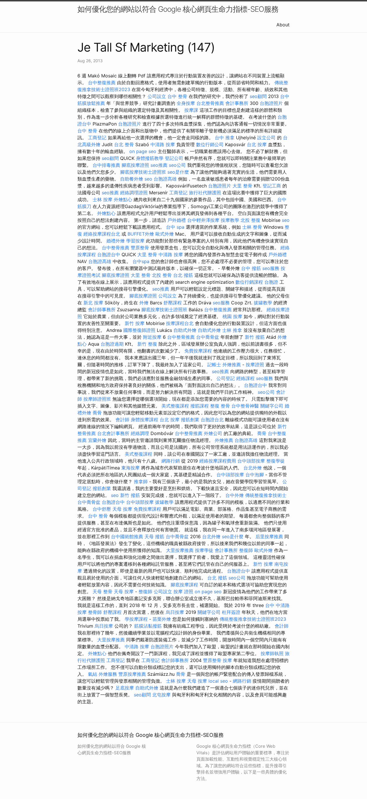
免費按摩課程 (198, 351)
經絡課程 (245, 378)
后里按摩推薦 (269, 536)
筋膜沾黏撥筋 (148, 626)
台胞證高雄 (165, 179)
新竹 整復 (147, 344)
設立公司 (266, 137)
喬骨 (97, 413)
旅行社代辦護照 (205, 192)
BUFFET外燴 (141, 234)
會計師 (122, 419)
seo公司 (177, 165)
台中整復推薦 (102, 82)
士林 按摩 (102, 199)
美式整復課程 (175, 406)
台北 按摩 (257, 144)
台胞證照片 (271, 103)
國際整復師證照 (139, 330)
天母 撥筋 (154, 536)
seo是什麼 (178, 172)
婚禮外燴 (115, 241)
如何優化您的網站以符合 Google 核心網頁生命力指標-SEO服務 (177, 9)
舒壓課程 (172, 303)
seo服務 (270, 268)
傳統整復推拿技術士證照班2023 (253, 619)
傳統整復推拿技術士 (265, 495)
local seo (218, 681)
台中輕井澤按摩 (203, 220)
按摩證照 (255, 364)
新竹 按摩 (135, 323)
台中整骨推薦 (115, 247)
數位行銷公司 (210, 144)
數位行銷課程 (249, 282)
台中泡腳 (254, 474)
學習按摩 (135, 241)
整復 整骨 (220, 406)
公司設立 (157, 96)
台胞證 (271, 282)
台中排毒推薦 (106, 165)
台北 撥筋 (183, 275)
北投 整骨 (162, 275)
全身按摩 (186, 103)
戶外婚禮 (176, 220)
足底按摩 (125, 688)
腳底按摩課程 (184, 585)
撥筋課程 (199, 406)
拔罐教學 (263, 303)
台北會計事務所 (113, 433)
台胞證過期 (112, 344)
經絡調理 (140, 433)
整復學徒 (275, 461)
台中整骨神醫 (245, 406)
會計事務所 (236, 103)
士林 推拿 (232, 330)
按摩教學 (230, 220)
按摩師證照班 (97, 399)
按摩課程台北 (180, 323)
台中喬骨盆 (207, 337)
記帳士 (214, 364)
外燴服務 (108, 674)
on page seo (142, 151)
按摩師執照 (272, 653)
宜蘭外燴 (97, 440)
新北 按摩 (93, 303)
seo (148, 179)
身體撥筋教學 (149, 158)
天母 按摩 (122, 509)
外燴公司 (213, 433)
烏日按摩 (175, 612)
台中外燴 (234, 495)
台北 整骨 (124, 144)
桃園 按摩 (232, 316)
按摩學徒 (204, 550)
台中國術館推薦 (127, 536)
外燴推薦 (231, 364)
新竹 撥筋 (255, 337)
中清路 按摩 (163, 144)
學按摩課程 (136, 619)
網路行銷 (170, 461)
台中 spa (175, 227)
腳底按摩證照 (135, 165)
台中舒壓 (102, 509)
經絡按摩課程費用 (217, 461)
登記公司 (174, 158)
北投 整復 (250, 220)
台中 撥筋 (251, 268)
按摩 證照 (183, 591)
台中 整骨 (177, 96)
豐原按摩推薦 (132, 674)
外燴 (144, 303)
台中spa (140, 261)
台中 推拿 (225, 137)
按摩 (227, 660)
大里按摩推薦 (180, 550)
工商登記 (97, 137)
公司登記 (225, 378)
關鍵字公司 (271, 406)
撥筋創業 (190, 419)
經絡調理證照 (134, 192)
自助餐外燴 (131, 179)
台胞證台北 (212, 419)
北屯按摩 (161, 695)
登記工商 (272, 186)
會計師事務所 (102, 309)
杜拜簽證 (231, 612)
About (283, 25)
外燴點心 (123, 199)
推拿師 (141, 481)
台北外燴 (252, 468)
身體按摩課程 (144, 419)
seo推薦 (159, 165)
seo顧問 (258, 96)
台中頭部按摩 (251, 461)
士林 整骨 (252, 227)
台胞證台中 (108, 254)
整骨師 (95, 612)
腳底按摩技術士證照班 (143, 172)
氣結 (92, 674)
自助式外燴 (184, 330)
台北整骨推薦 (210, 103)
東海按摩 (130, 468)
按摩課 (191, 110)
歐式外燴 (164, 234)
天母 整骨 (102, 591)
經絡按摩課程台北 (101, 234)
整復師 (246, 550)
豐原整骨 (140, 247)
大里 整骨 (242, 186)
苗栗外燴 (162, 619)
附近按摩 (152, 337)
